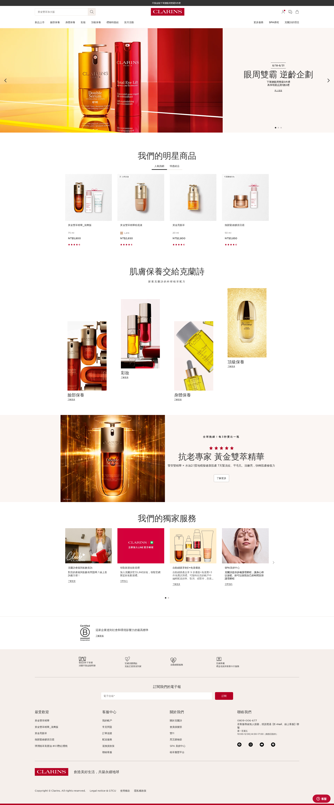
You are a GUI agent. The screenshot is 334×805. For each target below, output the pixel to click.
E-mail (278, 724)
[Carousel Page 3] (281, 127)
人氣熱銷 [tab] (159, 166)
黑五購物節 (176, 739)
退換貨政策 (108, 746)
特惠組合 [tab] (175, 166)
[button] (66, 712)
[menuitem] (283, 12)
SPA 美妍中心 (177, 746)
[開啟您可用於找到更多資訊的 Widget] (321, 799)
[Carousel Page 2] (278, 127)
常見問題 (107, 727)
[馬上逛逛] (111, 80)
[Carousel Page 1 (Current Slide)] (275, 127)
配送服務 (107, 739)
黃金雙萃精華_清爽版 (46, 727)
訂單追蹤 (107, 733)
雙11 (172, 733)
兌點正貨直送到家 (133, 666)
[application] (88, 560)
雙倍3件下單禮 (86, 662)
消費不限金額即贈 (87, 665)
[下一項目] (328, 80)
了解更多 (221, 478)
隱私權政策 (140, 790)
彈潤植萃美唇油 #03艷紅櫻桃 (51, 746)
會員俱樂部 (176, 727)
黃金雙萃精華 (42, 720)
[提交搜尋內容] (92, 12)
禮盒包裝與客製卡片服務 (227, 666)
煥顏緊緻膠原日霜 (44, 739)
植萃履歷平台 (177, 752)
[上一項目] (5, 80)
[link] (87, 399)
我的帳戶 (107, 720)
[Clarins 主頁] (167, 12)
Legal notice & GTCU (103, 790)
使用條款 (125, 790)
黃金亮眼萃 (41, 733)
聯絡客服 (107, 752)
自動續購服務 (176, 664)
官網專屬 (220, 663)
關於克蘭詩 (176, 720)
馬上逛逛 (278, 90)
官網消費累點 (131, 663)
